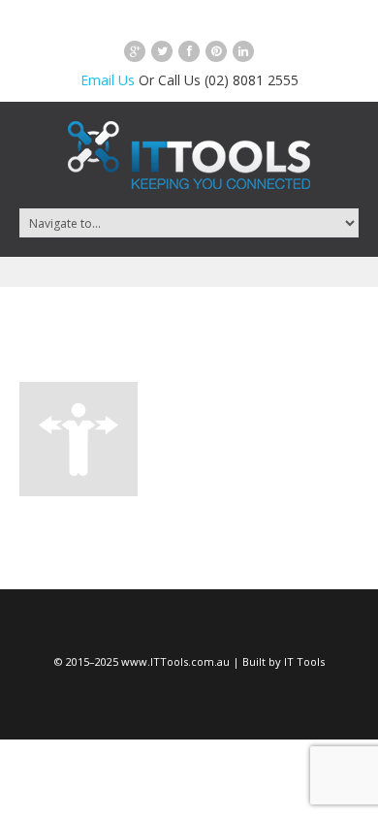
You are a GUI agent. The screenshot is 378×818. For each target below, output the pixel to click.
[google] (134, 51)
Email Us (107, 80)
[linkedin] (243, 51)
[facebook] (189, 51)
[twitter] (162, 51)
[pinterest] (216, 51)
